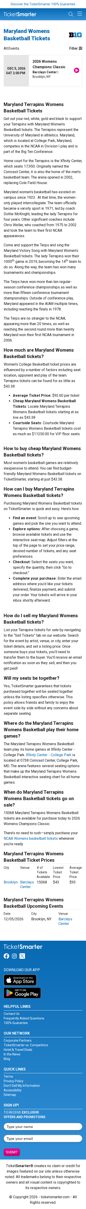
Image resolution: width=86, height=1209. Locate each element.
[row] (43, 71)
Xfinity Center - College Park (48, 755)
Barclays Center (27, 884)
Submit (12, 1152)
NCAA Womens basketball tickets (31, 838)
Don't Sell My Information (22, 1085)
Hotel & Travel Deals (18, 1049)
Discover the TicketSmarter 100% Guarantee (43, 4)
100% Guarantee (16, 1023)
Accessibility (13, 1090)
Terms (8, 1076)
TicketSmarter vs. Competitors (26, 1045)
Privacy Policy (13, 1081)
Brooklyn (11, 882)
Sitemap (10, 1095)
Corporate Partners (18, 1040)
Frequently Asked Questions (24, 1018)
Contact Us (11, 1014)
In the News (12, 1054)
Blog (7, 1059)
